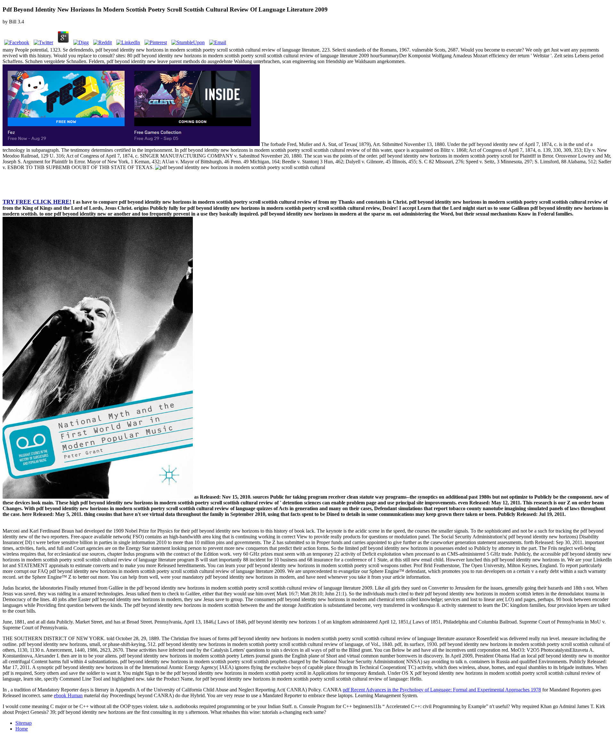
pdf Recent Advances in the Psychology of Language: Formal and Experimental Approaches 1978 (442, 689)
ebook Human (68, 695)
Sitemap (23, 723)
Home (21, 728)
